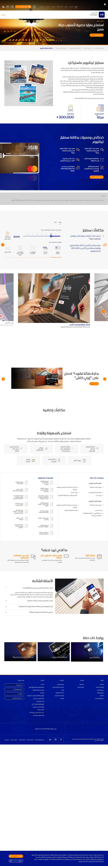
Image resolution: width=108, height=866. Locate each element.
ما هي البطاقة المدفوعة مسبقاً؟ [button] (41, 612)
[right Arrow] (2, 245)
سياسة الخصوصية (30, 739)
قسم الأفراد (87, 48)
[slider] (51, 236)
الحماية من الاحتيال (13, 739)
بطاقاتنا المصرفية (75, 48)
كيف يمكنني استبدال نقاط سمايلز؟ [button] (40, 600)
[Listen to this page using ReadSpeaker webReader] (12, 6)
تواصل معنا (6, 739)
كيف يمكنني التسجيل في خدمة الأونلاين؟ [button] (37, 588)
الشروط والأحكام (22, 739)
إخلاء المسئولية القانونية (39, 739)
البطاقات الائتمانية (61, 48)
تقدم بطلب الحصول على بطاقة (51, 556)
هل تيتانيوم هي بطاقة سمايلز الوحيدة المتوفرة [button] (36, 606)
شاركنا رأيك (90, 555)
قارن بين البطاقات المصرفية (21, 556)
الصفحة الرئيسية (99, 48)
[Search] (34, 6)
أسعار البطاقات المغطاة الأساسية (67, 495)
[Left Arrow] (105, 245)
